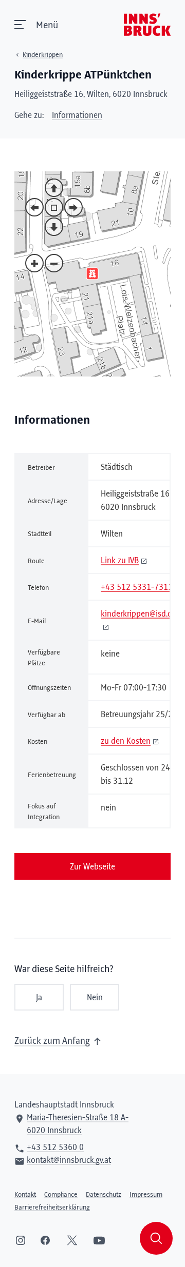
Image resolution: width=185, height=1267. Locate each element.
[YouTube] (99, 1240)
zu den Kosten (126, 741)
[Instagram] (20, 1240)
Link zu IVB (120, 560)
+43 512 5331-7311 (137, 587)
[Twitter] (72, 1240)
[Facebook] (45, 1240)
